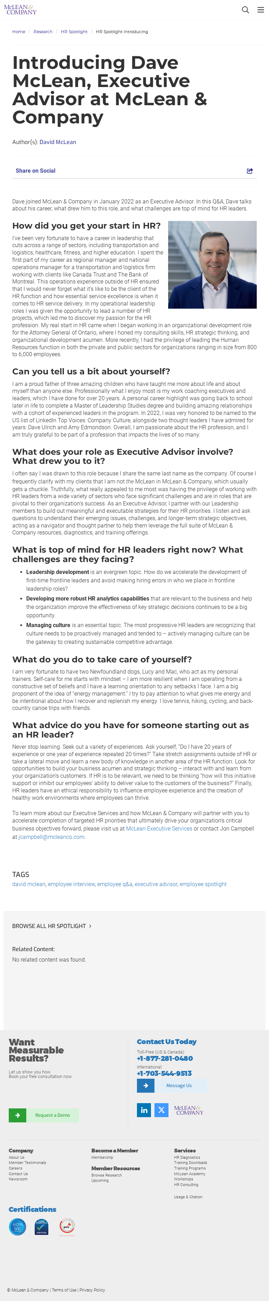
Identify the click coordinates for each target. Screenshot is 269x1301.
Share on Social (35, 170)
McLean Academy (189, 1173)
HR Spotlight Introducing (122, 31)
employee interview (71, 884)
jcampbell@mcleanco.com (51, 837)
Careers (15, 1168)
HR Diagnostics (187, 1157)
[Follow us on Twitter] (161, 1110)
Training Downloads (190, 1162)
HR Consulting (186, 1184)
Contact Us (18, 1173)
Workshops (183, 1179)
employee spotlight (203, 884)
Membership (102, 1157)
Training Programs (190, 1168)
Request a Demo (52, 1115)
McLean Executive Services (159, 828)
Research (43, 31)
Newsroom (18, 1179)
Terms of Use (64, 1290)
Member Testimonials (27, 1162)
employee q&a (114, 884)
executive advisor (156, 884)
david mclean (29, 884)
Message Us (179, 1085)
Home (18, 31)
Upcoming (100, 1180)
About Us (17, 1157)
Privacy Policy (92, 1290)
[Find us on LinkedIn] (144, 1110)
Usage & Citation (188, 1196)
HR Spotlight (74, 31)
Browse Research (106, 1175)
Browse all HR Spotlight (49, 926)
